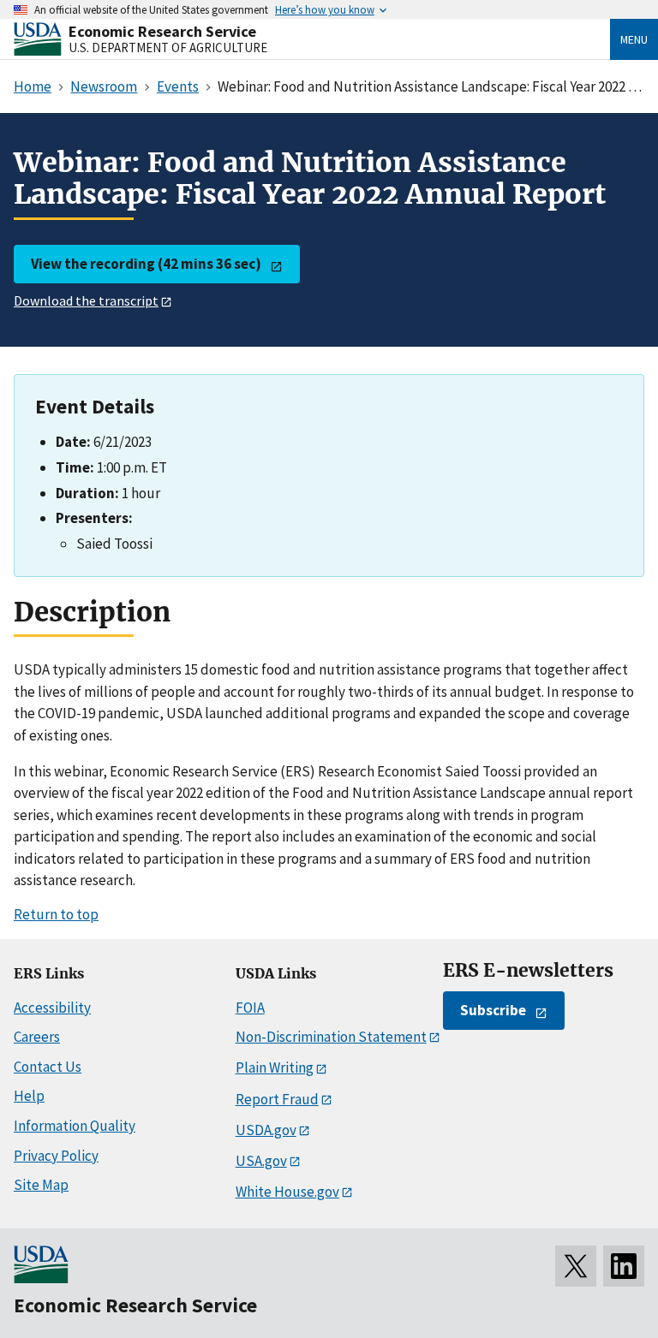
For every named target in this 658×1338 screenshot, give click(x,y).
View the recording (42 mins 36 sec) (146, 263)
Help (29, 1095)
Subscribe (493, 1010)
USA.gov (261, 1160)
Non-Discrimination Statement (331, 1036)
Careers (37, 1036)
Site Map (41, 1184)
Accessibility (52, 1007)
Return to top (56, 914)
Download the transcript (86, 300)
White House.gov (287, 1191)
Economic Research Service (162, 31)
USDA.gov (266, 1130)
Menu (634, 39)
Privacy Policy (56, 1155)
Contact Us (47, 1066)
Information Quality (74, 1125)
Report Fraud (277, 1099)
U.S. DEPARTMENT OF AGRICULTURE (168, 47)
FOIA (250, 1007)
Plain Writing (275, 1067)
